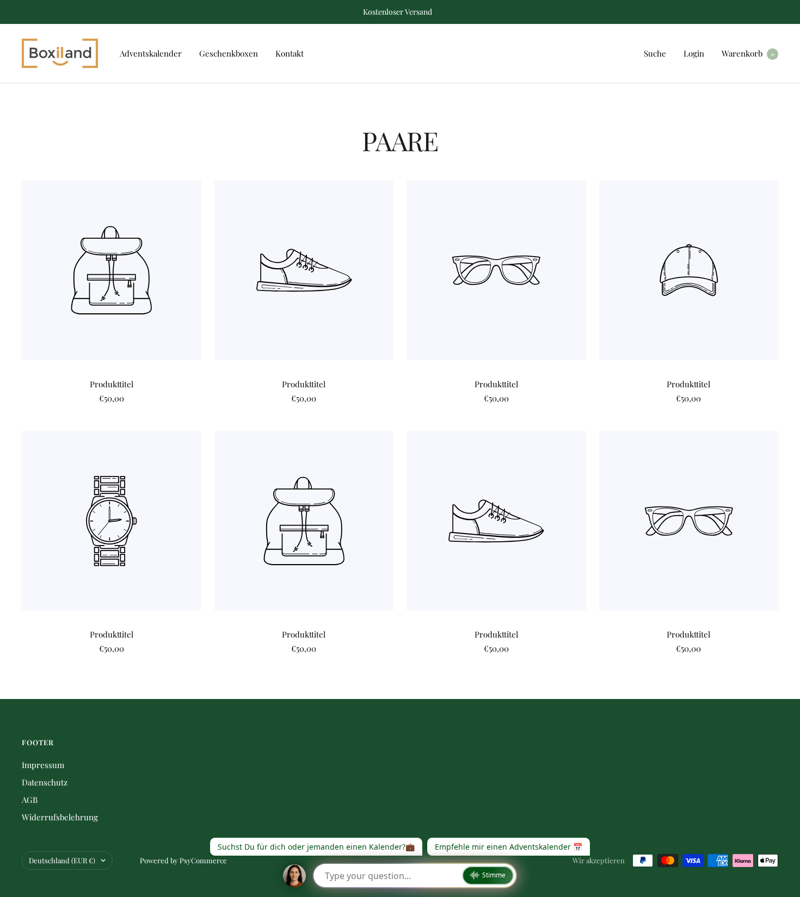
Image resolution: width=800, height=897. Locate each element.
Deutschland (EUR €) (62, 860)
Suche (655, 53)
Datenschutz (44, 782)
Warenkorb (748, 53)
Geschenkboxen (228, 53)
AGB (30, 799)
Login (694, 53)
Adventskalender (151, 53)
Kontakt (289, 53)
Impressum (43, 764)
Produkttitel (111, 384)
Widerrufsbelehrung (60, 817)
